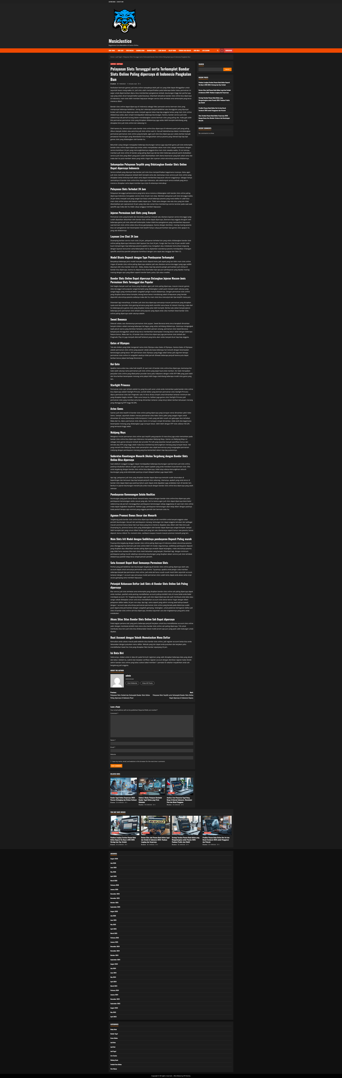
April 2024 (113, 982)
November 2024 (115, 951)
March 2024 (113, 986)
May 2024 (113, 977)
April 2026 (113, 876)
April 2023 (113, 1017)
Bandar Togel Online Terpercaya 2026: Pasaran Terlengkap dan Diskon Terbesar (123, 798)
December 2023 (115, 999)
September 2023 (115, 1003)
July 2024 (113, 968)
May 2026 (113, 872)
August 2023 (114, 1008)
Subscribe (228, 50)
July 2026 (113, 863)
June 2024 (113, 973)
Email (112, 747)
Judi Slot (120, 50)
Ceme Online (162, 50)
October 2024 (114, 955)
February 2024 (114, 990)
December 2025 (115, 894)
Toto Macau (130, 50)
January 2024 (114, 995)
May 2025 (113, 924)
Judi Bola (197, 50)
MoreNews (177, 1076)
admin (114, 84)
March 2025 (113, 933)
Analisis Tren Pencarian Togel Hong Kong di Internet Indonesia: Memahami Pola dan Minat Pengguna (179, 799)
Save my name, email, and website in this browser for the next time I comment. (138, 761)
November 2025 (115, 898)
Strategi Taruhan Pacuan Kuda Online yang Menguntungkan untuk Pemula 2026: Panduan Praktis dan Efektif (214, 100)
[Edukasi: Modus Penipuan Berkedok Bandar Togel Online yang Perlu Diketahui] (152, 786)
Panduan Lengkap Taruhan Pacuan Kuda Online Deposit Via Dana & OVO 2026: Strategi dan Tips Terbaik (123, 839)
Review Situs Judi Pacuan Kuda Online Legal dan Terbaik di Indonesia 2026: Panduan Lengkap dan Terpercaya (155, 839)
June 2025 (113, 920)
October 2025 (114, 902)
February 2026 (114, 885)
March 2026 (113, 881)
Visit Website (132, 683)
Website (113, 754)
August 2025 (114, 911)
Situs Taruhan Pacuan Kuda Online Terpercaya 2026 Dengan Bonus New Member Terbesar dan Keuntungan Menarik (214, 118)
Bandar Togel (151, 50)
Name (113, 740)
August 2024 (114, 964)
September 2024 (115, 960)
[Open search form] (217, 50)
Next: (173, 695)
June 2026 (113, 867)
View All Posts (147, 683)
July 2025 (113, 916)
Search (201, 64)
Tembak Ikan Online (185, 50)
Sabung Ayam (140, 50)
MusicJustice (120, 40)
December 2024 (115, 946)
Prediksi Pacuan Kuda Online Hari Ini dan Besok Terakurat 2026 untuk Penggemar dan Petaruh (216, 839)
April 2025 (113, 929)
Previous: (130, 695)
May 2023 (113, 1012)
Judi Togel (112, 50)
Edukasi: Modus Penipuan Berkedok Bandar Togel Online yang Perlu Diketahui (150, 799)
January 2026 (114, 889)
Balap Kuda (172, 50)
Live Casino (205, 50)
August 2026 (114, 859)
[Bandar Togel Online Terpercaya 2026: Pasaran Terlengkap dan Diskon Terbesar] (123, 786)
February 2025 (114, 938)
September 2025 (115, 907)
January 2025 (114, 942)
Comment (114, 713)
